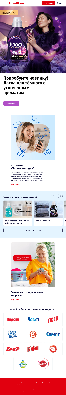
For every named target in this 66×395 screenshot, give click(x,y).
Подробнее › (15, 184)
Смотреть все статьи (33, 230)
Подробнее (11, 103)
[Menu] (5, 3)
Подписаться (48, 3)
